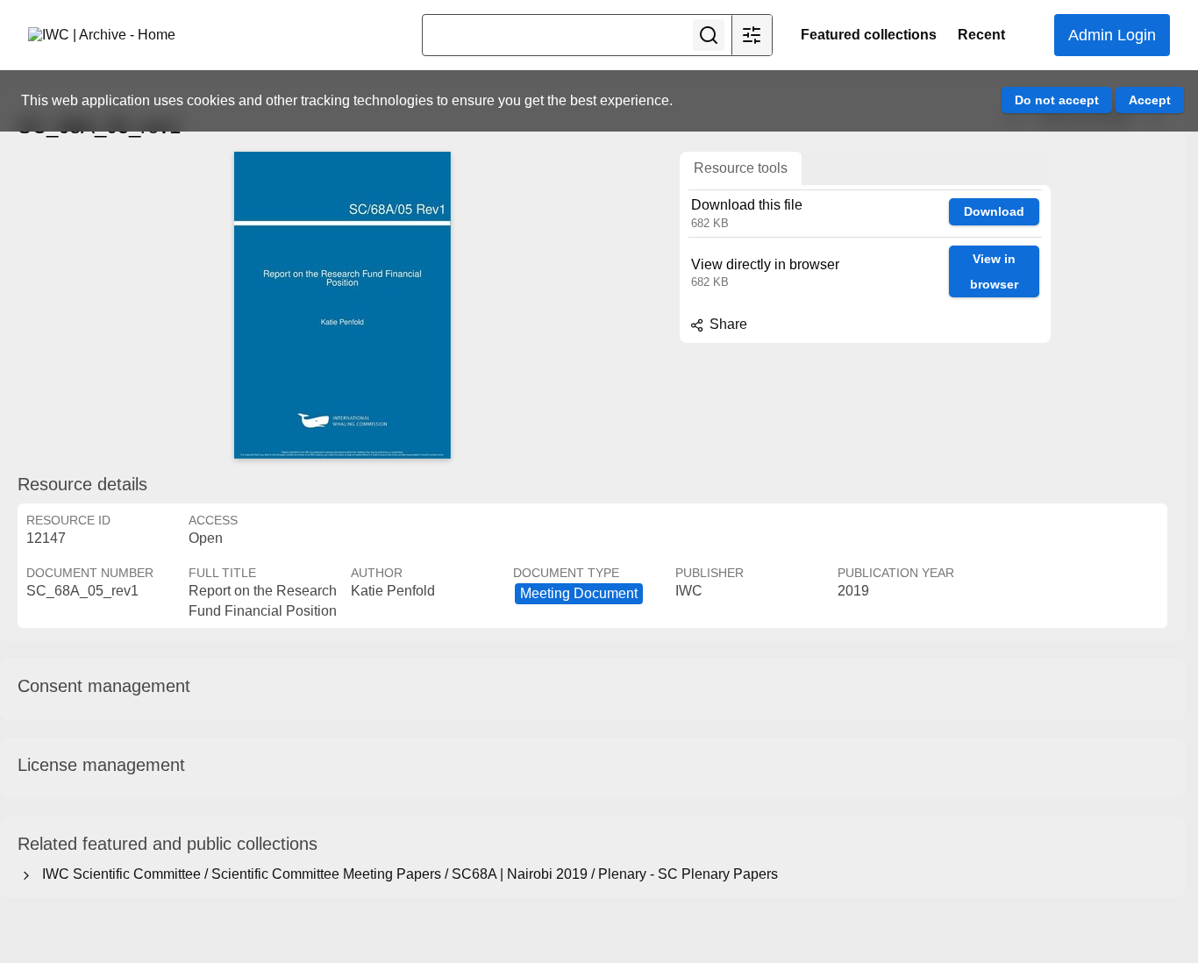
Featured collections (869, 34)
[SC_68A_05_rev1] (342, 305)
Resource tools (741, 167)
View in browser (994, 271)
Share (726, 324)
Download (994, 211)
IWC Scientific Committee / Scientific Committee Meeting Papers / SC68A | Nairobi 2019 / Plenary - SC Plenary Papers (406, 874)
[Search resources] (708, 35)
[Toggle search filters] (751, 35)
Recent (981, 34)
